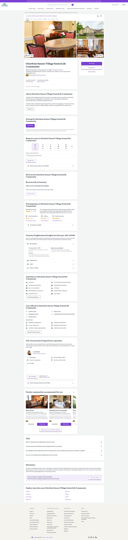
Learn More (69, 212)
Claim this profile (94, 477)
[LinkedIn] (96, 537)
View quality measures (57, 220)
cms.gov (37, 86)
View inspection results (31, 220)
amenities (45, 19)
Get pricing (30, 125)
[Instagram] (91, 537)
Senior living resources (69, 513)
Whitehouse (68, 499)
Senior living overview (51, 532)
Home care (49, 520)
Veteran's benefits (68, 524)
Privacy (43, 537)
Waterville (28, 499)
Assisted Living (32, 311)
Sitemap (51, 537)
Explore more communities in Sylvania (50, 429)
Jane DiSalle (36, 352)
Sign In (124, 4)
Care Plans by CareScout (69, 511)
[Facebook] (89, 537)
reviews (40, 19)
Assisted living (50, 511)
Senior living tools (67, 515)
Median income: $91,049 (57, 248)
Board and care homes (52, 515)
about (31, 19)
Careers (31, 515)
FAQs (56, 19)
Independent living (51, 513)
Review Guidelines (34, 524)
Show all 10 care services (34, 332)
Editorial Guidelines (34, 526)
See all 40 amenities (33, 297)
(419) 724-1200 (29, 81)
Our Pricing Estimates (34, 522)
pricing (35, 19)
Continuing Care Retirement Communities (64, 314)
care (49, 19)
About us (31, 511)
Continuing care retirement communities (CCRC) (52, 527)
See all (42, 15)
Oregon (67, 494)
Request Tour (31, 160)
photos (27, 19)
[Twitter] (93, 537)
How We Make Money (34, 520)
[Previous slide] (29, 146)
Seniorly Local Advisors (69, 522)
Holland (28, 491)
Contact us (32, 513)
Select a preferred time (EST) (32, 153)
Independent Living (33, 314)
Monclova (28, 494)
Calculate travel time (58, 70)
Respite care (49, 522)
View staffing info (45, 220)
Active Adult (49, 524)
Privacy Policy (84, 511)
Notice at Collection (85, 513)
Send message (32, 376)
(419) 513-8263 (41, 81)
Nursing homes (50, 530)
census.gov (57, 238)
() (33, 357)
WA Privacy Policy (85, 515)
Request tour (91, 67)
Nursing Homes (32, 316)
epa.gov (63, 238)
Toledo (66, 496)
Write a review (31, 193)
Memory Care (57, 311)
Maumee (67, 491)
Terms (82, 521)
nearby (52, 19)
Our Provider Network (68, 520)
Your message (30, 363)
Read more (30, 109)
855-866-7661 (115, 4)
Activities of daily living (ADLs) (70, 526)
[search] (73, 4)
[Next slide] (72, 146)
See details (31, 424)
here (100, 1)
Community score (33, 75)
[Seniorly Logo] (5, 5)
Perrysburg (28, 496)
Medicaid (66, 531)
